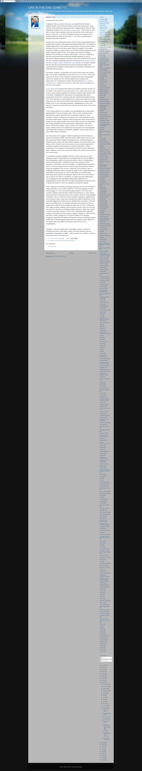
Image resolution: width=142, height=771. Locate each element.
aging (101, 97)
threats (101, 632)
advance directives (104, 134)
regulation (102, 583)
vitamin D (102, 649)
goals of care (103, 149)
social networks (104, 609)
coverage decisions (105, 429)
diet (101, 237)
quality (101, 63)
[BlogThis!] (72, 238)
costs (101, 43)
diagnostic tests (104, 235)
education (102, 453)
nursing (102, 541)
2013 (103, 745)
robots (101, 592)
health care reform (104, 184)
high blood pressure (105, 488)
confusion (102, 227)
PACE (101, 337)
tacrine (101, 624)
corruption (102, 424)
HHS (101, 324)
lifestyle (102, 271)
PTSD (101, 339)
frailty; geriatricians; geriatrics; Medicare (105, 470)
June (104, 697)
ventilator (102, 641)
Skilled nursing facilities (103, 165)
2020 (103, 671)
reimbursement (104, 586)
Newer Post (50, 253)
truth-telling (103, 639)
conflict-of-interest (104, 225)
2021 (103, 669)
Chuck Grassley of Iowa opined (69, 30)
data (101, 231)
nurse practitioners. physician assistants (105, 537)
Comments (105, 660)
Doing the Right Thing (107, 714)
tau (100, 626)
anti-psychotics (103, 170)
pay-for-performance (105, 293)
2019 (103, 673)
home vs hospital (104, 491)
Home (71, 253)
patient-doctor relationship (103, 291)
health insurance (104, 47)
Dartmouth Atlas (104, 214)
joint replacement (104, 512)
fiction (101, 180)
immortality (102, 93)
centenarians (103, 404)
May (104, 699)
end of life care (103, 32)
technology (102, 61)
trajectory (102, 634)
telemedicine (103, 306)
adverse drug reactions (103, 356)
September (106, 690)
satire (101, 596)
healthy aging (103, 91)
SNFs (101, 347)
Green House (103, 322)
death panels (103, 433)
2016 (103, 680)
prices (101, 569)
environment (103, 463)
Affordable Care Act (105, 161)
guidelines (102, 118)
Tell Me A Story (106, 719)
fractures (102, 467)
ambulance (103, 367)
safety (101, 594)
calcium (102, 395)
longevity (102, 189)
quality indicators (104, 573)
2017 (103, 678)
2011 (103, 749)
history (101, 187)
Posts (103, 657)
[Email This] (71, 238)
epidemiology (103, 176)
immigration (103, 499)
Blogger (80, 766)
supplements (103, 619)
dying (101, 30)
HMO (101, 326)
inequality (102, 501)
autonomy (102, 112)
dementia (102, 21)
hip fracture (103, 263)
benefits (102, 384)
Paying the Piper (105, 710)
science (102, 598)
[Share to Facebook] (75, 238)
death (101, 55)
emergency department (103, 458)
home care (102, 81)
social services (103, 613)
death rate (102, 233)
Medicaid (102, 85)
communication (104, 87)
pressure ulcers (104, 567)
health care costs (104, 151)
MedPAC (102, 330)
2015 (103, 682)
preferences (103, 565)
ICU (101, 83)
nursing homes (103, 39)
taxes (101, 628)
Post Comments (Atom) (59, 256)
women (102, 651)
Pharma (102, 343)
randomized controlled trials (104, 575)
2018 (103, 676)
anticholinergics (104, 369)
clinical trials (103, 411)
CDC (101, 316)
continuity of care (104, 422)
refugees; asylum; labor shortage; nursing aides (104, 580)
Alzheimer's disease (105, 36)
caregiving (102, 41)
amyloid (102, 221)
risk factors (102, 200)
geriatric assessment (105, 248)
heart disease (103, 486)
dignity (101, 449)
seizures (102, 602)
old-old (101, 547)
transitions (102, 637)
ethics (101, 178)
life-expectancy (104, 68)
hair (101, 480)
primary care (103, 157)
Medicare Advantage (105, 131)
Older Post (92, 253)
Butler (101, 314)
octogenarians (103, 280)
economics (102, 114)
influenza (102, 267)
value (101, 210)
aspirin (101, 382)
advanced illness (104, 168)
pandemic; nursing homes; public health (105, 551)
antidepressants (104, 371)
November (106, 686)
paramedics (103, 555)
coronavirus (103, 229)
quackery (102, 571)
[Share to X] (74, 238)
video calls (102, 643)
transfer (102, 308)
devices (102, 445)
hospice (102, 74)
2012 (103, 747)
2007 (103, 757)
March (104, 703)
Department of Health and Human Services (105, 319)
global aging (103, 89)
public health (103, 302)
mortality (102, 76)
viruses (101, 647)
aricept (101, 376)
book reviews (103, 388)
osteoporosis (103, 284)
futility (101, 148)
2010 (103, 751)
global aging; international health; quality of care (105, 254)
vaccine (102, 208)
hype (101, 497)
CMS (101, 212)
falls (101, 146)
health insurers (103, 482)
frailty (68, 240)
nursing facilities (104, 278)
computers (102, 417)
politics (101, 300)
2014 (103, 742)
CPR (101, 129)
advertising (102, 360)
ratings (101, 199)
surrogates (102, 204)
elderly (64, 240)
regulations (103, 159)
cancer (101, 138)
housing (102, 495)
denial (101, 438)
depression (103, 440)
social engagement (105, 606)
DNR (101, 110)
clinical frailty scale (104, 408)
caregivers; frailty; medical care (104, 399)
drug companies (104, 144)
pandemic (102, 286)
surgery (102, 304)
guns (101, 478)
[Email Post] (68, 238)
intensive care (103, 508)
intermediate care (104, 153)
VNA (101, 351)
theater (101, 630)
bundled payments (104, 389)
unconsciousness (104, 310)
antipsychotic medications (103, 374)
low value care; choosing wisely (104, 524)
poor (101, 561)
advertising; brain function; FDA (104, 363)
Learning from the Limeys (106, 739)
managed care (103, 526)
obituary (102, 543)
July (104, 695)
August (105, 693)
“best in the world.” (81, 75)
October (105, 688)
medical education (104, 273)
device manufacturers (103, 443)
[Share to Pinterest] (77, 238)
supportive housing (105, 620)
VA (100, 349)
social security (103, 611)
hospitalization (103, 101)
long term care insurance (103, 520)
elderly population (104, 65)
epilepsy (102, 465)
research (102, 588)
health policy (103, 23)
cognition (102, 413)
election (102, 455)
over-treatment (103, 548)
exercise (102, 241)
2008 (103, 755)
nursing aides (103, 276)
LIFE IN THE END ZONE (44, 7)
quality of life (103, 197)
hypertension (103, 265)
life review (102, 516)
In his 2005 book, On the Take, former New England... (107, 727)
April (104, 701)
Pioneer (102, 345)
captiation (102, 397)
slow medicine (103, 604)
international (103, 269)
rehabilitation (103, 584)
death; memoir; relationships (104, 435)
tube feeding (103, 206)
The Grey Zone (107, 716)
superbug (102, 202)
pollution (102, 559)
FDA (101, 78)
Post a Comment (52, 246)
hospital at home (104, 493)
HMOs (101, 328)
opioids (101, 282)
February (105, 705)
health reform (103, 257)
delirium (102, 140)
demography (103, 142)
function (102, 474)
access (101, 353)
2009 (103, 753)
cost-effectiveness (104, 426)
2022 (103, 667)
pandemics (102, 288)
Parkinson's (103, 341)
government (103, 99)
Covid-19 (102, 70)
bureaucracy (103, 174)
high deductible (104, 261)
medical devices (104, 103)
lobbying (102, 518)
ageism (102, 95)
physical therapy (104, 195)
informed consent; (104, 505)
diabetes (102, 447)
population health (104, 563)
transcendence (103, 635)
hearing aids (103, 259)
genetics (102, 476)
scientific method (104, 600)
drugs (101, 45)
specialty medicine (104, 615)
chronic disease (104, 72)
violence (102, 645)
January (105, 708)
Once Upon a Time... (106, 722)
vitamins (102, 312)
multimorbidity (103, 122)
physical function (104, 557)
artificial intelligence (105, 378)
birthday (102, 386)
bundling (102, 393)
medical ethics (103, 530)
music (101, 532)
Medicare (72, 240)
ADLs (101, 127)
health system (103, 484)
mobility (102, 193)
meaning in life (103, 120)
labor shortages (104, 514)
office (101, 545)
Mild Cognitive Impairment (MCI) (104, 333)
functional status (104, 116)
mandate (102, 528)
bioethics (102, 80)
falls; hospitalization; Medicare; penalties (105, 244)
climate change (104, 223)
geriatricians (103, 251)
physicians (102, 53)
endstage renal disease (104, 461)
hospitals (102, 49)
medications (103, 59)
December (106, 684)
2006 (103, 760)
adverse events (104, 358)
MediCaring (103, 216)
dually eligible (103, 451)
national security (104, 534)
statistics (102, 108)
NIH (101, 335)
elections (102, 239)
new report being (52, 89)
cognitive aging (104, 415)
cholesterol (102, 406)
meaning (102, 191)
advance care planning (56, 240)
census (101, 402)
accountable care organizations (104, 219)
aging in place (103, 365)
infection (102, 503)
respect (102, 590)
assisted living (103, 172)
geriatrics (102, 182)
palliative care (103, 51)
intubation (102, 510)
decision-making (104, 34)
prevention (102, 155)
